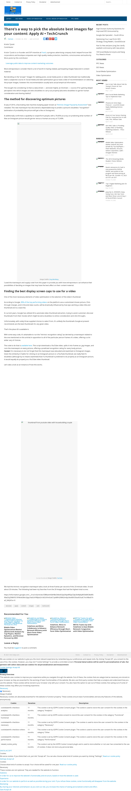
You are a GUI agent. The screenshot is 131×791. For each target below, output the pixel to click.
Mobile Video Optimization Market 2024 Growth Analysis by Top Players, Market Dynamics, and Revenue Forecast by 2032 (14, 632)
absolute (8, 606)
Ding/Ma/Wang (54, 279)
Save (2, 789)
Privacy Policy (30, 2)
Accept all (10, 759)
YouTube (59, 578)
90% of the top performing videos (34, 302)
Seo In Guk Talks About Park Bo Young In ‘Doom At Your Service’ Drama (116, 86)
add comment (34, 39)
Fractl (44, 52)
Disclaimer (42, 2)
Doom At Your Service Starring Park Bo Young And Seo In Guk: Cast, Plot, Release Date (116, 117)
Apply (16, 606)
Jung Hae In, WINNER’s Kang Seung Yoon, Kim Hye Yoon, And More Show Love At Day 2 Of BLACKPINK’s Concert (116, 195)
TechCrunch (45, 606)
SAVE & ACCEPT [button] (6, 751)
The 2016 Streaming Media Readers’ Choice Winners (115, 160)
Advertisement (55, 2)
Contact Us (18, 2)
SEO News (19, 19)
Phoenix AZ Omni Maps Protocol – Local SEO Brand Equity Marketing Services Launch (115, 106)
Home (8, 2)
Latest (8, 19)
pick (38, 606)
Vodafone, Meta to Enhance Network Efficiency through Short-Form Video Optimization (60, 628)
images (31, 606)
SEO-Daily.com (14, 655)
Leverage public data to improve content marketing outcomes (29, 63)
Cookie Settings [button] (6, 667)
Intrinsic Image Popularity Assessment (72, 105)
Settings (3, 759)
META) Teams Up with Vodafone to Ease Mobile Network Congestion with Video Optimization (83, 628)
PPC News (74, 19)
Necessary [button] (4, 688)
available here (26, 345)
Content (23, 606)
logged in (17, 648)
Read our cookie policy (111, 756)
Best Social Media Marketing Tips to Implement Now (115, 96)
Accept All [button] (16, 667)
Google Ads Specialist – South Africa (110, 35)
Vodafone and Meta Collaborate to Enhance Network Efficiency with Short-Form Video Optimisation (37, 630)
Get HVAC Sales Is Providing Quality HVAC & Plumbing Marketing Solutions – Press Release (115, 129)
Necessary (6, 691)
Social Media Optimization (56, 19)
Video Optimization (34, 19)
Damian (10, 39)
